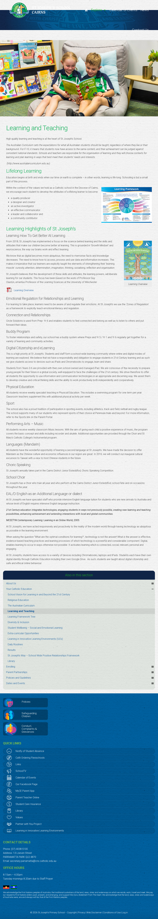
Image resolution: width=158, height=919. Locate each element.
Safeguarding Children (29, 715)
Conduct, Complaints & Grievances (29, 728)
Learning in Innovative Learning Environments (40, 830)
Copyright (72, 912)
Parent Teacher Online (27, 797)
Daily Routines (15, 644)
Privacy (81, 912)
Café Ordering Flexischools (30, 757)
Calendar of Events (123, 10)
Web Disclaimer (94, 912)
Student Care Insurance (28, 804)
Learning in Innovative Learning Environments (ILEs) (35, 638)
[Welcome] (86, 10)
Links (18, 764)
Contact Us (140, 30)
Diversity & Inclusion (18, 622)
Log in (125, 912)
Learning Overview (24, 290)
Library (11, 661)
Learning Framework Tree (21, 616)
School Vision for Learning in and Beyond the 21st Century (39, 594)
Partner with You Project (29, 824)
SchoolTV (21, 771)
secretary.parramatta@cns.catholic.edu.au (33, 861)
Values (19, 817)
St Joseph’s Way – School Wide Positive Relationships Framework (43, 655)
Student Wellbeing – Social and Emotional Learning (35, 627)
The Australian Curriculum (21, 605)
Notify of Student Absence (30, 751)
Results (12, 650)
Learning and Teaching (21, 611)
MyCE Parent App (25, 790)
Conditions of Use (112, 912)
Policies (26, 701)
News (144, 10)
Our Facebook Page (26, 784)
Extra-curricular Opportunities (23, 633)
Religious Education (18, 600)
